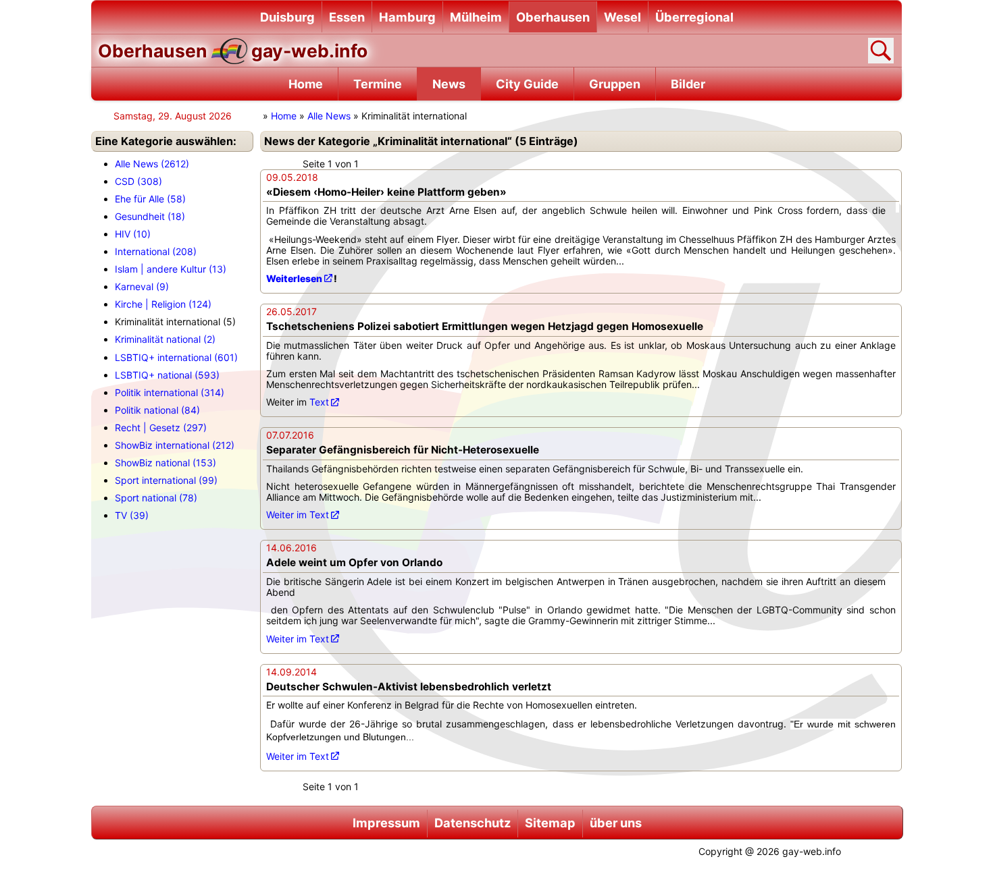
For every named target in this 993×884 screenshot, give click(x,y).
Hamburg (407, 16)
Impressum (386, 822)
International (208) (156, 251)
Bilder (688, 84)
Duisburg (287, 16)
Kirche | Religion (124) (163, 304)
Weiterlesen (294, 278)
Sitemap (550, 822)
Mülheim (476, 16)
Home (305, 84)
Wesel (622, 16)
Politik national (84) (157, 410)
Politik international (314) (169, 392)
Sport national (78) (156, 497)
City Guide (527, 84)
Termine (377, 84)
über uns (616, 822)
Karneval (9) (142, 286)
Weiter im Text (297, 514)
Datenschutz (472, 822)
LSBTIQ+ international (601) (176, 357)
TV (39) (132, 515)
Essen (347, 16)
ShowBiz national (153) (165, 462)
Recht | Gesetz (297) (161, 427)
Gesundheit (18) (150, 216)
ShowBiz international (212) (174, 445)
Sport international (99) (166, 480)
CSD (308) (138, 181)
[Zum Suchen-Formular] (881, 50)
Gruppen (614, 84)
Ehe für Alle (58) (150, 198)
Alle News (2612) (152, 163)
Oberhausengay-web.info (232, 50)
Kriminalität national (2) (165, 339)
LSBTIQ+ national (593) (167, 375)
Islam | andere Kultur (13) (170, 269)
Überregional (694, 16)
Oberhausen (553, 16)
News (448, 84)
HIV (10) (133, 234)
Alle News (329, 115)
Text (319, 402)
